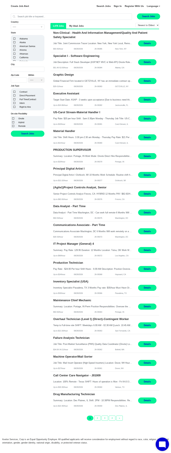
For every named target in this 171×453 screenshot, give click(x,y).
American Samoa (27, 46)
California (24, 57)
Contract (23, 92)
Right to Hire (25, 107)
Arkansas (24, 54)
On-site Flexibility (19, 114)
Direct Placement (27, 95)
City (13, 64)
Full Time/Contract (28, 99)
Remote (22, 126)
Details (147, 43)
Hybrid (21, 122)
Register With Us (134, 6)
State (13, 33)
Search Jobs (104, 6)
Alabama (24, 39)
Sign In (118, 6)
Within (31, 75)
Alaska (23, 42)
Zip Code (15, 75)
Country (15, 22)
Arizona (23, 50)
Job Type (15, 86)
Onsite (21, 118)
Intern (22, 103)
